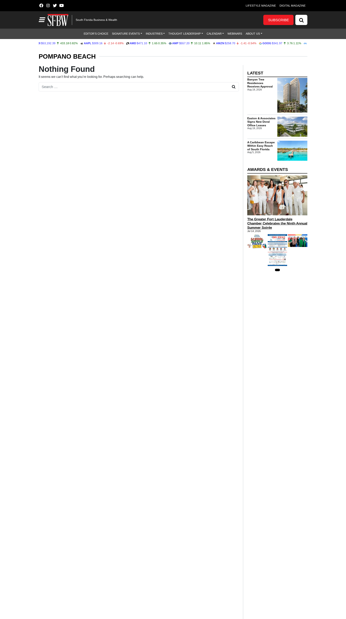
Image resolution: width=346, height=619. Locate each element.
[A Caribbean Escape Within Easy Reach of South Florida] (292, 151)
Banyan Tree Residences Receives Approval (260, 83)
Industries (154, 33)
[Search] (301, 20)
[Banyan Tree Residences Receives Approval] (292, 95)
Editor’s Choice (96, 33)
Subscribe (278, 20)
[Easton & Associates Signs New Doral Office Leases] (292, 127)
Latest (255, 73)
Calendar (214, 33)
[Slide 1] (277, 270)
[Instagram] (47, 6)
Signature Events (126, 33)
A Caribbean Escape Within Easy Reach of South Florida (261, 146)
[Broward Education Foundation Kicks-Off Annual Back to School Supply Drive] (257, 241)
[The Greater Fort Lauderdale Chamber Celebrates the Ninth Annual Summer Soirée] (277, 195)
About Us (253, 33)
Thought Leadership (184, 33)
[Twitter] (54, 6)
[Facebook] (41, 6)
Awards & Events (267, 169)
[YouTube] (61, 6)
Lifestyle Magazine (261, 5)
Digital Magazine (293, 5)
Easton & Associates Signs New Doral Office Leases (261, 122)
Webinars (234, 33)
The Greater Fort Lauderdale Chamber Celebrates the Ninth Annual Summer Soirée (277, 223)
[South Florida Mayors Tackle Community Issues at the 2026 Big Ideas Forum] (277, 250)
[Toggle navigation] (41, 20)
